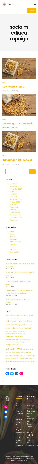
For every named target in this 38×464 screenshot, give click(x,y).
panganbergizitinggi (22, 342)
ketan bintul (20, 328)
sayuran (13, 249)
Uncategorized (15, 252)
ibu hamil (27, 315)
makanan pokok (15, 242)
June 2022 (13, 205)
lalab (6, 331)
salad (6, 352)
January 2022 (15, 212)
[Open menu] (35, 4)
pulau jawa (26, 349)
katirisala (7, 328)
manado (20, 339)
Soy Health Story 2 (13, 86)
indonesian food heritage (18, 321)
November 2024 (15, 186)
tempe (8, 361)
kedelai (14, 328)
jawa (30, 325)
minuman (13, 244)
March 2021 (14, 220)
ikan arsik (7, 318)
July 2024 (13, 194)
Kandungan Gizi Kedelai (17, 160)
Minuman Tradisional (10, 342)
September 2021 (16, 217)
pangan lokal (13, 348)
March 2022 (14, 207)
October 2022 (15, 202)
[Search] (32, 171)
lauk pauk (13, 239)
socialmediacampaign (13, 355)
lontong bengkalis (13, 331)
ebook (12, 231)
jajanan (12, 234)
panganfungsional (13, 344)
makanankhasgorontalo (11, 333)
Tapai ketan (31, 358)
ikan (32, 315)
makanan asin (21, 331)
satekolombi (12, 352)
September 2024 (16, 189)
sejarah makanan (25, 352)
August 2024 (14, 192)
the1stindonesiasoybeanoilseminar (21, 361)
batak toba (17, 315)
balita (11, 315)
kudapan (13, 236)
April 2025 (13, 184)
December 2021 (15, 215)
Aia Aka (7, 315)
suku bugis (8, 358)
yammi (32, 361)
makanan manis (21, 333)
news (3, 82)
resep (31, 349)
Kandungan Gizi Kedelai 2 (18, 123)
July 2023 (13, 197)
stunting (30, 355)
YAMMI (10, 4)
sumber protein (22, 358)
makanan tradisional (14, 336)
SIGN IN (32, 10)
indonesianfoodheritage (13, 325)
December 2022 (15, 199)
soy (24, 355)
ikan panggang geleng (16, 318)
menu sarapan (26, 339)
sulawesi (13, 358)
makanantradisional (11, 339)
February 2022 (15, 210)
